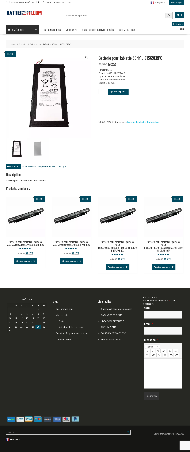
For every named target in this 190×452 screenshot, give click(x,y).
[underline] (158, 351)
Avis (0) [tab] (62, 166)
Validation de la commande (72, 327)
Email (148, 324)
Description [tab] (13, 166)
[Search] (169, 15)
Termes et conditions (111, 339)
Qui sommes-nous (52, 29)
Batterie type (153, 122)
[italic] (153, 351)
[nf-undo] (171, 355)
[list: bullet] (175, 351)
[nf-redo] (176, 355)
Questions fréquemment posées (98, 29)
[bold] (147, 351)
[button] (86, 57)
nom (147, 307)
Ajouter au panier (118, 91)
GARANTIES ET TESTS (111, 315)
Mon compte (176, 2)
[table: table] (165, 355)
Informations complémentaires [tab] (38, 166)
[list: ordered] (170, 351)
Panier (62, 321)
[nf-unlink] (158, 355)
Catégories (18, 29)
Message (151, 340)
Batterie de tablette (136, 122)
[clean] (163, 351)
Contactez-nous (127, 29)
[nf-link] (153, 355)
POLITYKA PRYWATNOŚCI (113, 333)
